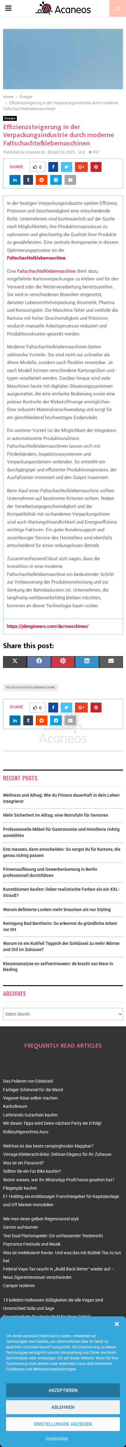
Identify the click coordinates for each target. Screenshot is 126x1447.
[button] (117, 1324)
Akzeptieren (63, 1390)
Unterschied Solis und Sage (28, 1308)
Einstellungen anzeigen (63, 1424)
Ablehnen (63, 1407)
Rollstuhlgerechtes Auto (25, 1131)
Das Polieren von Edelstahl (28, 1081)
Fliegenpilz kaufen (20, 1188)
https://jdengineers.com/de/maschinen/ (48, 626)
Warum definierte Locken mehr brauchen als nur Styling (57, 909)
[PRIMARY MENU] (8, 8)
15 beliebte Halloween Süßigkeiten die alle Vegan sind (53, 1300)
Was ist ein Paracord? (23, 1162)
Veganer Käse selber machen (30, 1098)
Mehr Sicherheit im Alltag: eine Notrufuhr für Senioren (55, 815)
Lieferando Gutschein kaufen (30, 1114)
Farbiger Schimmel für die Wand (33, 1089)
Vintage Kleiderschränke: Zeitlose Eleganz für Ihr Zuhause (57, 1154)
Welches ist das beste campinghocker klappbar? (48, 1146)
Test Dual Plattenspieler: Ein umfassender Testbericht (53, 1235)
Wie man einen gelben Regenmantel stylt (41, 1218)
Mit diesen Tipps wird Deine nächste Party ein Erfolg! (52, 1123)
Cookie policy (57, 1438)
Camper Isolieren (19, 1285)
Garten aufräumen (20, 1227)
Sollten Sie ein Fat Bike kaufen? (32, 1171)
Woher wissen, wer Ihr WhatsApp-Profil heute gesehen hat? (58, 1179)
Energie (10, 118)
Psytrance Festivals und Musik (32, 1244)
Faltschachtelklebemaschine (46, 271)
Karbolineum (15, 1106)
